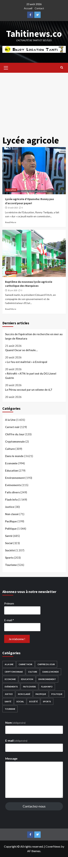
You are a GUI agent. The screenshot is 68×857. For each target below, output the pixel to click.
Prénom (9, 603)
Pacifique (11, 521)
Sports (9, 557)
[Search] (61, 67)
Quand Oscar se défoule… (21, 350)
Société (10, 550)
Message (11, 758)
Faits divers (12, 492)
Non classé (12, 514)
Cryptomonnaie (15, 441)
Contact (39, 8)
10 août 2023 (13, 207)
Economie (11, 463)
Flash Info (11, 499)
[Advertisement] (34, 101)
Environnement (15, 477)
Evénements (13, 485)
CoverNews (53, 846)
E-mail (9, 620)
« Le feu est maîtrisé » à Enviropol (26, 361)
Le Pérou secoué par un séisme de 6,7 (28, 389)
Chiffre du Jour (14, 434)
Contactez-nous (34, 806)
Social (9, 543)
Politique (11, 528)
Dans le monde (14, 456)
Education (11, 190)
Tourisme (11, 564)
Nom (15, 722)
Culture (10, 448)
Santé (9, 535)
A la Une (10, 419)
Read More (10, 222)
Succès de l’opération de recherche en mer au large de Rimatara (34, 336)
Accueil (28, 8)
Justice (9, 506)
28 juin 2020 (12, 290)
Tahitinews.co (34, 33)
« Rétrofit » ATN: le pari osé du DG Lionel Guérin (30, 375)
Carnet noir (12, 427)
